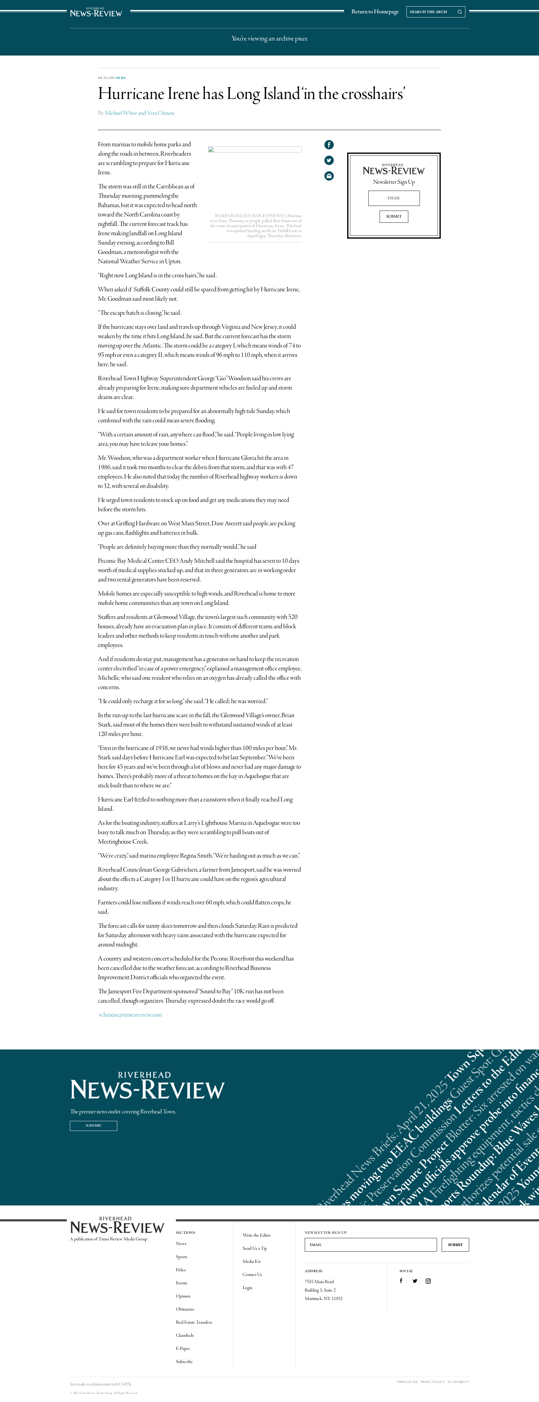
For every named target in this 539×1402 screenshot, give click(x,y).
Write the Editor (257, 1235)
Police (181, 1270)
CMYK (125, 1384)
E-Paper (183, 1349)
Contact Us (252, 1275)
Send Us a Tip (255, 1248)
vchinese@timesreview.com (130, 1015)
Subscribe (93, 1126)
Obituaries (185, 1309)
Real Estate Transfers (194, 1322)
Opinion (183, 1296)
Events (181, 1283)
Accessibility (458, 1382)
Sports (181, 1257)
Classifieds (185, 1335)
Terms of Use (407, 1382)
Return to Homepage (375, 12)
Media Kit (251, 1261)
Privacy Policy (433, 1382)
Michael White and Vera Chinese (140, 113)
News (121, 78)
